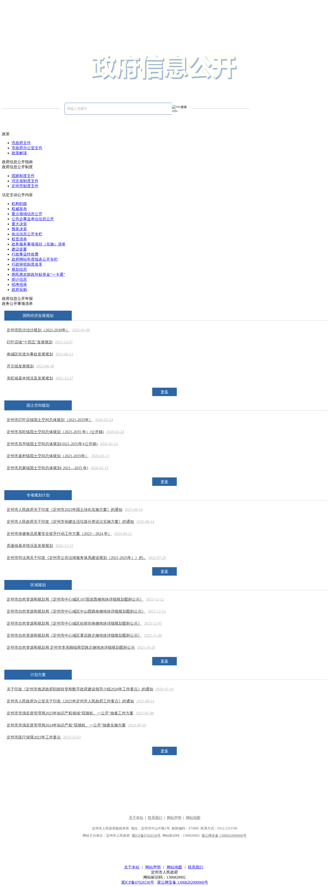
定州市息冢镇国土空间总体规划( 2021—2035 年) (47, 468)
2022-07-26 (157, 558)
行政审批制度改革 (27, 264)
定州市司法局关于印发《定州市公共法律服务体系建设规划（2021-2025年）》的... (76, 558)
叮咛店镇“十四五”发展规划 (30, 342)
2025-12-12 (155, 599)
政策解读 (19, 153)
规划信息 (19, 269)
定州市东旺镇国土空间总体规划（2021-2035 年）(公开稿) (55, 432)
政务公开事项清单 (17, 304)
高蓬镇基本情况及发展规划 (30, 546)
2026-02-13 (100, 456)
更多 (164, 392)
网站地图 (174, 867)
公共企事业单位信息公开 (33, 219)
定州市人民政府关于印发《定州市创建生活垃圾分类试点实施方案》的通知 (70, 522)
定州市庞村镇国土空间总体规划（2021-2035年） (48, 456)
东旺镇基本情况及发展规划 (30, 378)
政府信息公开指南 (17, 162)
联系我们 (195, 867)
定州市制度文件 (25, 186)
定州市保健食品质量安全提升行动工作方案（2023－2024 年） (59, 534)
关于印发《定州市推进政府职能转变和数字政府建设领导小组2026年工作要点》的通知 (80, 689)
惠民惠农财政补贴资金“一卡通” (38, 274)
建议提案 (19, 249)
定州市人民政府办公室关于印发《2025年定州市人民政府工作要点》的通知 (70, 701)
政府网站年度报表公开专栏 (35, 259)
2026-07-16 (164, 689)
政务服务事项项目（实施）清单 (39, 244)
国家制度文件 (23, 176)
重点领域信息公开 (27, 214)
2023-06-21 (64, 354)
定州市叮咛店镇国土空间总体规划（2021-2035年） (50, 420)
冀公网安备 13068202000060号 (182, 882)
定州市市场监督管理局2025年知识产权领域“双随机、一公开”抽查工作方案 (70, 713)
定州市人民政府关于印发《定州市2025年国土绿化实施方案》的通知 (64, 510)
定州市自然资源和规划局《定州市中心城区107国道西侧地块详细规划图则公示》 (75, 599)
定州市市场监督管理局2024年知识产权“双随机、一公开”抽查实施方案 (66, 725)
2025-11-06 (153, 635)
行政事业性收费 (25, 254)
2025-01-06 (81, 330)
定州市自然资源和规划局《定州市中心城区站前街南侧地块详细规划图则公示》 (74, 623)
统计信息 (19, 279)
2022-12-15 (64, 546)
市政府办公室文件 (27, 148)
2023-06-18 (45, 366)
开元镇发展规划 (20, 366)
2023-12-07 (64, 342)
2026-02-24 (104, 420)
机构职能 (19, 204)
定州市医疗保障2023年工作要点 (34, 737)
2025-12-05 (153, 623)
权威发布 (19, 209)
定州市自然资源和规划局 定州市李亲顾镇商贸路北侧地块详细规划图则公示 (71, 647)
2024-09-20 (137, 725)
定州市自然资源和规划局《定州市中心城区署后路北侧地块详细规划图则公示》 (74, 635)
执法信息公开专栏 (27, 234)
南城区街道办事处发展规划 (30, 354)
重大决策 (19, 224)
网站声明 (153, 867)
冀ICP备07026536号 (137, 882)
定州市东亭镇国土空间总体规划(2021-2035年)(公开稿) (52, 444)
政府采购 (19, 290)
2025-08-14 (134, 510)
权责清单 (19, 239)
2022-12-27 (64, 378)
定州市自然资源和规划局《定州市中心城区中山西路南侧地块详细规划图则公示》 (76, 611)
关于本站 (131, 867)
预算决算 (19, 229)
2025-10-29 (146, 647)
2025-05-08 (145, 713)
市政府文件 (21, 143)
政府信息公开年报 (17, 298)
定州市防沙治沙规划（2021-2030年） (38, 330)
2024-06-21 (123, 534)
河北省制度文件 (25, 181)
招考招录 (19, 285)
